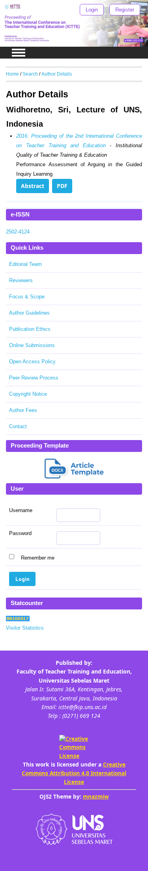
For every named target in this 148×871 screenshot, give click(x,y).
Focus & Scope (27, 297)
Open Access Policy (32, 361)
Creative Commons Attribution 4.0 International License (74, 773)
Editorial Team (25, 264)
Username (20, 510)
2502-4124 (18, 232)
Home (12, 73)
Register (124, 10)
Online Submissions (32, 345)
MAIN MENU (18, 53)
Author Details (56, 73)
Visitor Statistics (25, 628)
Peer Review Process (33, 378)
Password (20, 533)
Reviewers (21, 280)
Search (30, 73)
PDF (62, 186)
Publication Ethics (30, 329)
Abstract (32, 186)
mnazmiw (96, 796)
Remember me (37, 557)
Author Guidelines (29, 313)
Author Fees (23, 410)
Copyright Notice (28, 394)
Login (92, 10)
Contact (18, 426)
